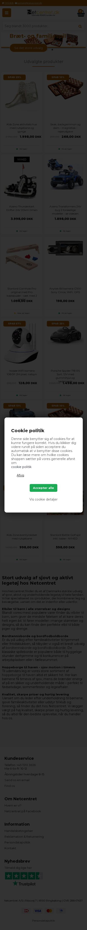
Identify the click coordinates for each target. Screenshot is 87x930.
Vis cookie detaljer (43, 499)
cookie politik (21, 467)
